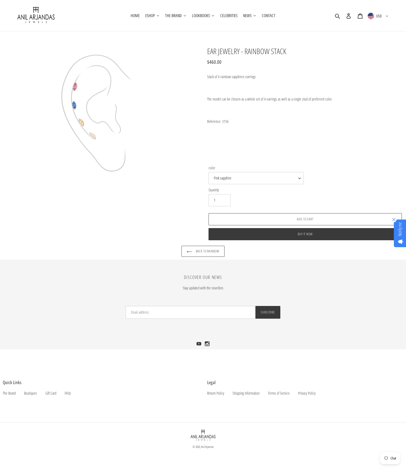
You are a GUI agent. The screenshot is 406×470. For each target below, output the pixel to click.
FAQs (68, 393)
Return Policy (215, 393)
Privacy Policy (307, 393)
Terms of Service (279, 393)
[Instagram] (207, 345)
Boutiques (30, 393)
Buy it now (305, 234)
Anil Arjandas (207, 447)
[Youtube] (199, 345)
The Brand (9, 393)
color (212, 167)
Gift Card (50, 393)
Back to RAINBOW (207, 251)
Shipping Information (246, 393)
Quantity (214, 189)
